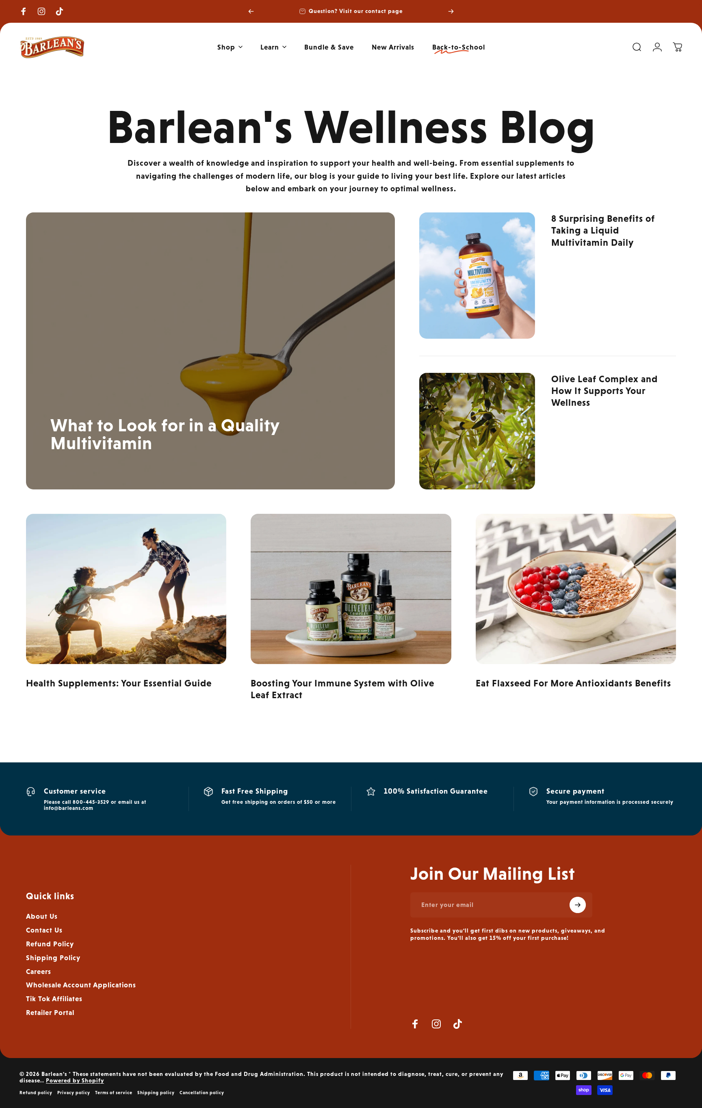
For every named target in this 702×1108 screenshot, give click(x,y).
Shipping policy (156, 1092)
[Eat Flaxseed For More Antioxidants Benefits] (576, 589)
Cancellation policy (202, 1092)
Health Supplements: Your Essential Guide (119, 682)
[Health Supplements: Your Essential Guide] (126, 589)
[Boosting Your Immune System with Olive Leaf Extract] (351, 589)
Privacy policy (73, 1092)
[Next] (451, 11)
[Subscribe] (578, 905)
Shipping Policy (53, 958)
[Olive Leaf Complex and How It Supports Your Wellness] (477, 431)
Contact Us (44, 930)
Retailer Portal (50, 1012)
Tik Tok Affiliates (54, 999)
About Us (42, 916)
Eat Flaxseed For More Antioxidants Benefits (573, 682)
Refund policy (36, 1092)
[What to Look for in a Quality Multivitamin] (210, 350)
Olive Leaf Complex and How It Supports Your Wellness (604, 390)
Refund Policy (50, 944)
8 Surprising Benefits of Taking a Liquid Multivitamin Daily (603, 230)
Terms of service (113, 1092)
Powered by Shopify (75, 1080)
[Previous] (251, 11)
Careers (38, 971)
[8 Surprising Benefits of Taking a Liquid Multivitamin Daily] (477, 275)
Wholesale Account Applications (81, 985)
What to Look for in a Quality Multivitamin (165, 434)
